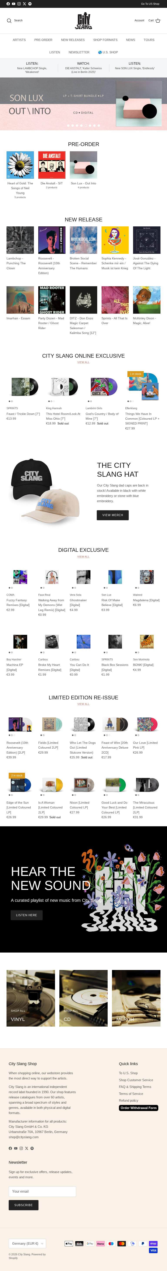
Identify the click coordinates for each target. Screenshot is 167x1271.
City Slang (24, 1254)
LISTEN (54, 52)
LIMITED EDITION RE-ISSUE (83, 697)
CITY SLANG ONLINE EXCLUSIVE (83, 356)
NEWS (130, 40)
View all (83, 362)
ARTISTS (19, 40)
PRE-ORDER (43, 40)
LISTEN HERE (26, 915)
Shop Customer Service (136, 1080)
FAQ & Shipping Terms (135, 1087)
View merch (112, 515)
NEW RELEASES (73, 40)
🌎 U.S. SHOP (108, 52)
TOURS (149, 40)
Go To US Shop (150, 3)
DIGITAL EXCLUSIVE (83, 550)
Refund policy (128, 1100)
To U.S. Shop (128, 1073)
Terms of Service (131, 1094)
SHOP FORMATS (105, 40)
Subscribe (23, 1205)
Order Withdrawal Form (139, 1108)
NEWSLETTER (79, 52)
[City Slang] (83, 20)
